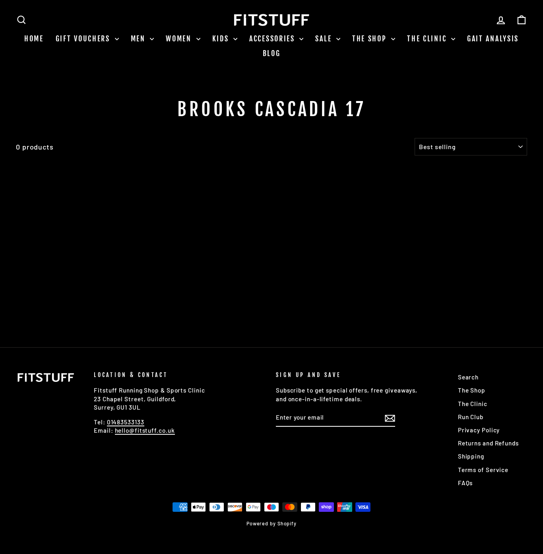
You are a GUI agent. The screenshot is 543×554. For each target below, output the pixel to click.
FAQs (465, 482)
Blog (272, 53)
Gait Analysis (493, 38)
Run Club (470, 416)
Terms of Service (483, 469)
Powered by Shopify (271, 523)
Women (180, 38)
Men (139, 38)
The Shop (370, 38)
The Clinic (428, 38)
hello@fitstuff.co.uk (145, 430)
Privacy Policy (479, 429)
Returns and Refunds (488, 443)
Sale (324, 38)
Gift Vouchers (84, 38)
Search (468, 377)
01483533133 (125, 422)
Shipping (471, 456)
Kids (222, 38)
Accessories (273, 38)
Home (34, 38)
